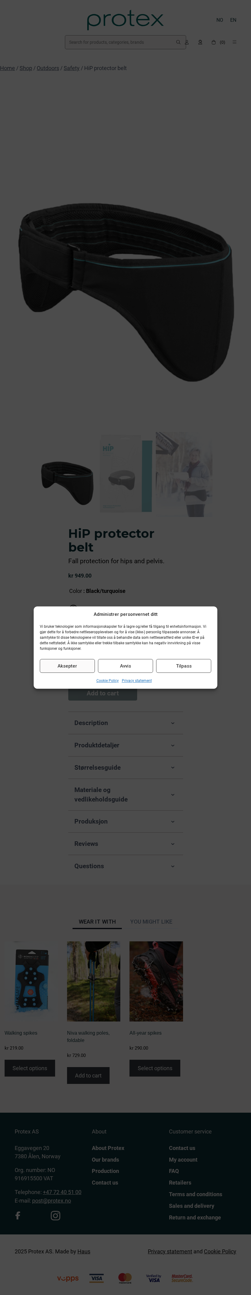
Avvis (125, 666)
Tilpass (184, 666)
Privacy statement (137, 681)
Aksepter (67, 666)
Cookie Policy (107, 681)
